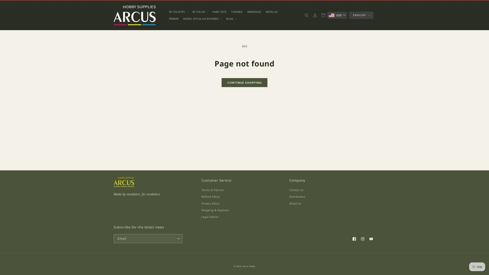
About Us (295, 203)
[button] (178, 11)
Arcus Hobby (249, 266)
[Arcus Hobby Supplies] (124, 186)
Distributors (297, 196)
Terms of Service (212, 190)
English (359, 15)
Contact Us (296, 190)
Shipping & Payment (215, 210)
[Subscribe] (178, 238)
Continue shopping (244, 82)
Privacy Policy (210, 203)
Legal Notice (209, 217)
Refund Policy (210, 196)
